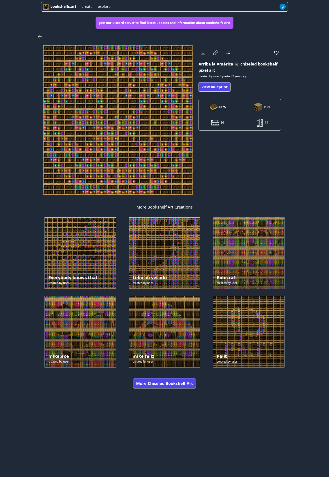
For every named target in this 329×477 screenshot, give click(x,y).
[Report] (228, 52)
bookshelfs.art (63, 6)
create (87, 6)
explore (104, 6)
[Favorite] (276, 52)
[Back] (40, 36)
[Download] (203, 52)
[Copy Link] (215, 52)
